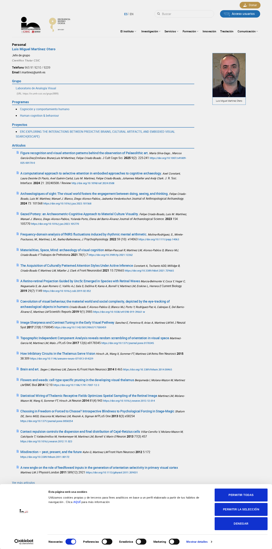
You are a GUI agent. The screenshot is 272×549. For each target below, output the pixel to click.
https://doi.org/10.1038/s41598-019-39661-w (119, 312)
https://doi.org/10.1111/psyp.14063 (158, 239)
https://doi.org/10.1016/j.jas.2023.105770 (55, 224)
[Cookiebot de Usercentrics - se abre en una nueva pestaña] (24, 542)
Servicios (170, 31)
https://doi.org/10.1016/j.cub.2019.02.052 (67, 291)
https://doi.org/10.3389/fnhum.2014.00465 (147, 369)
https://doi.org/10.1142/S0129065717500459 (80, 327)
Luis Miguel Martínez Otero (34, 49)
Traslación (226, 31)
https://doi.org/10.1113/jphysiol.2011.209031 (112, 472)
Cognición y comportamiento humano (44, 109)
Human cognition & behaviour (39, 115)
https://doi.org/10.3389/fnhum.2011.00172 (44, 457)
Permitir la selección (241, 509)
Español (126, 14)
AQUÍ (77, 502)
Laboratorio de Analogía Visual (36, 88)
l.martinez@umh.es (32, 72)
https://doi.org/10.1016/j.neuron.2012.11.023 (46, 441)
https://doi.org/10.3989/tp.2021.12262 (111, 255)
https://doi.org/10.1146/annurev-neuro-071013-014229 (61, 358)
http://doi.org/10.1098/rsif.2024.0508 (93, 183)
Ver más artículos (23, 483)
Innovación (209, 31)
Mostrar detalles (197, 541)
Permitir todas (241, 495)
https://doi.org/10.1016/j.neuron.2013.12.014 (129, 400)
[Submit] (158, 14)
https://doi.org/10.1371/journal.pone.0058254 (46, 421)
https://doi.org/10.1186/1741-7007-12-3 (76, 385)
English (131, 14)
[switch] (107, 542)
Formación (189, 31)
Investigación (149, 31)
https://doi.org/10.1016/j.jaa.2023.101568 (67, 203)
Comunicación (247, 31)
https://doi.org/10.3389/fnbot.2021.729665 (149, 270)
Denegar (241, 523)
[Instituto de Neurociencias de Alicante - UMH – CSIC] (57, 24)
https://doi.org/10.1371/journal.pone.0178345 (127, 343)
